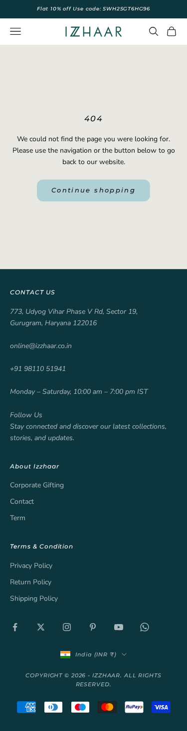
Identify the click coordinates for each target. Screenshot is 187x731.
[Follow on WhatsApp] (145, 627)
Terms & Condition (41, 546)
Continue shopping (93, 190)
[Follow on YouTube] (119, 627)
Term (17, 518)
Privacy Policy (31, 565)
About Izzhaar (34, 466)
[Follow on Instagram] (67, 627)
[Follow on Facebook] (15, 627)
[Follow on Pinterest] (93, 627)
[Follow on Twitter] (41, 627)
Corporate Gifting (37, 485)
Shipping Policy (34, 598)
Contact (22, 501)
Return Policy (30, 582)
